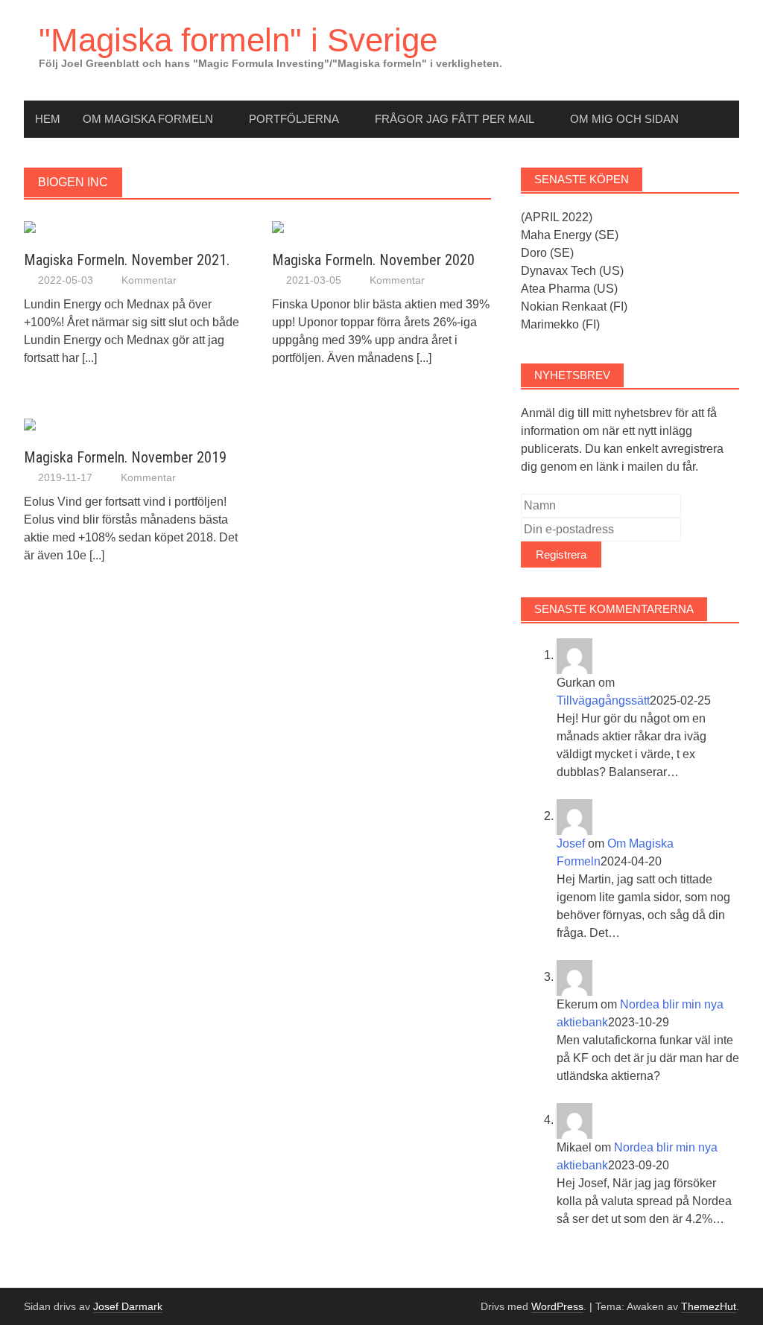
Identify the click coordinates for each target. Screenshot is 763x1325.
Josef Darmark (127, 1306)
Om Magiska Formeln (148, 118)
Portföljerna (294, 118)
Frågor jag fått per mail (454, 118)
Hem (47, 118)
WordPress (557, 1306)
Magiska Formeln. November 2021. (126, 260)
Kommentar (149, 280)
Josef (571, 843)
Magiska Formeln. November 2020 (373, 260)
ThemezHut (708, 1306)
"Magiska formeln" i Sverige (238, 40)
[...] (89, 358)
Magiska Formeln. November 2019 (125, 457)
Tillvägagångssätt (603, 700)
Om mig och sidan (624, 118)
